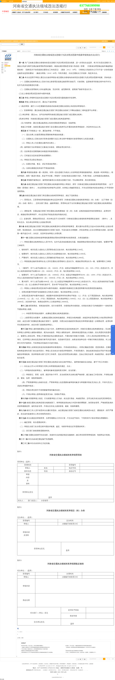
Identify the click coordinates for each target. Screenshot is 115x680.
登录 (106, 41)
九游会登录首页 (25, 663)
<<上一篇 (79, 47)
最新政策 (15, 41)
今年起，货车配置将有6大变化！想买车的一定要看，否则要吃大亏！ (80, 652)
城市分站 (113, 1)
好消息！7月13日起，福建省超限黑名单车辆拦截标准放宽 (78, 645)
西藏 (90, 11)
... (65, 649)
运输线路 (91, 663)
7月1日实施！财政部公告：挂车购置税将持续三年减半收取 (34, 649)
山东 (99, 11)
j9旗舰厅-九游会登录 (16, 12)
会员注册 (11, 1)
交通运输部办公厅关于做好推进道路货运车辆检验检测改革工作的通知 (37, 652)
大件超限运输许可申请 (83, 663)
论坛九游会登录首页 (6, 41)
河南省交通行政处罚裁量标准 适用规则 (74, 650)
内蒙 (95, 11)
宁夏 (95, 9)
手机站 (108, 1)
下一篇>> (84, 47)
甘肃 (90, 9)
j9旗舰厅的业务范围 (53, 663)
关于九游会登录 (33, 663)
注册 (103, 41)
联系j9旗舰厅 (63, 663)
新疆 (86, 11)
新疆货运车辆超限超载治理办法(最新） (30, 650)
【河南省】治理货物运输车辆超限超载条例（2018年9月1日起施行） (80, 647)
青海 (99, 9)
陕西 (86, 9)
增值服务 (69, 663)
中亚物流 (4, 51)
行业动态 (46, 663)
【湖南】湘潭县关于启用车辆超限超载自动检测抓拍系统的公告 (35, 647)
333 (5, 67)
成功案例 (41, 663)
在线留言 (99, 1)
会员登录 (4, 1)
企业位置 (104, 1)
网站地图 (2, 679)
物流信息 (74, 663)
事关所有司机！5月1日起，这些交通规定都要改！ (32, 645)
